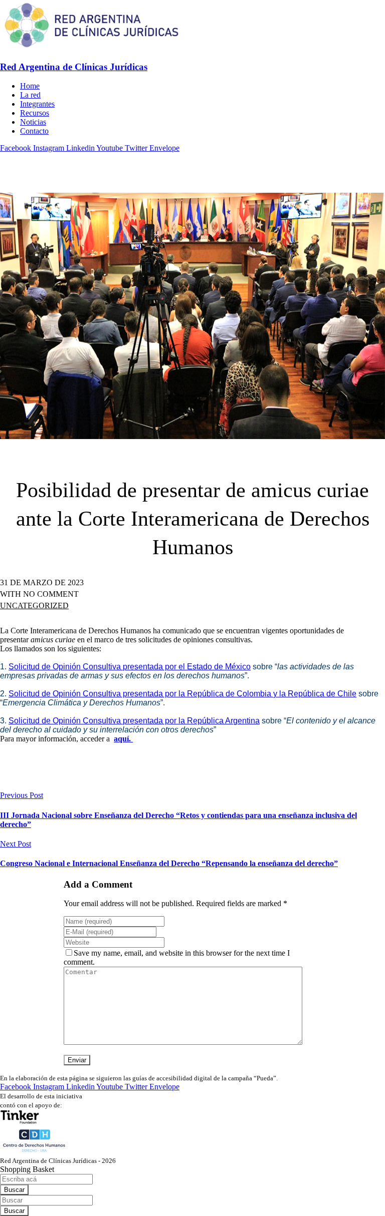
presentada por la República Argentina (191, 720)
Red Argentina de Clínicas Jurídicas (73, 67)
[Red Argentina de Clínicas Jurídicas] (91, 47)
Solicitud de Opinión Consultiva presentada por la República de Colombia (141, 693)
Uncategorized (34, 605)
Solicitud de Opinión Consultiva (66, 666)
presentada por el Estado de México (187, 666)
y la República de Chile (314, 693)
